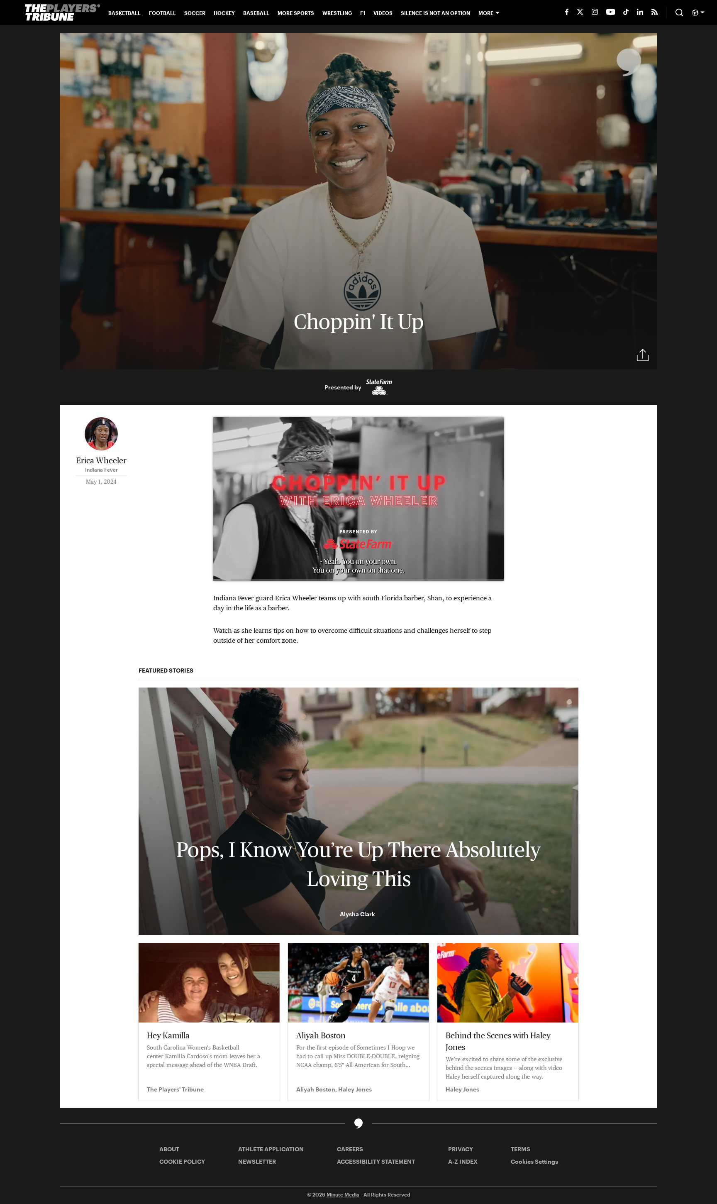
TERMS (520, 1149)
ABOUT (169, 1149)
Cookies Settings (534, 1161)
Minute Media (343, 1194)
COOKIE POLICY (182, 1161)
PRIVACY (460, 1149)
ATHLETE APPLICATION (271, 1149)
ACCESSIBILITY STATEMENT (376, 1161)
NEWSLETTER (257, 1161)
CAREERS (350, 1149)
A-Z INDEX (463, 1161)
